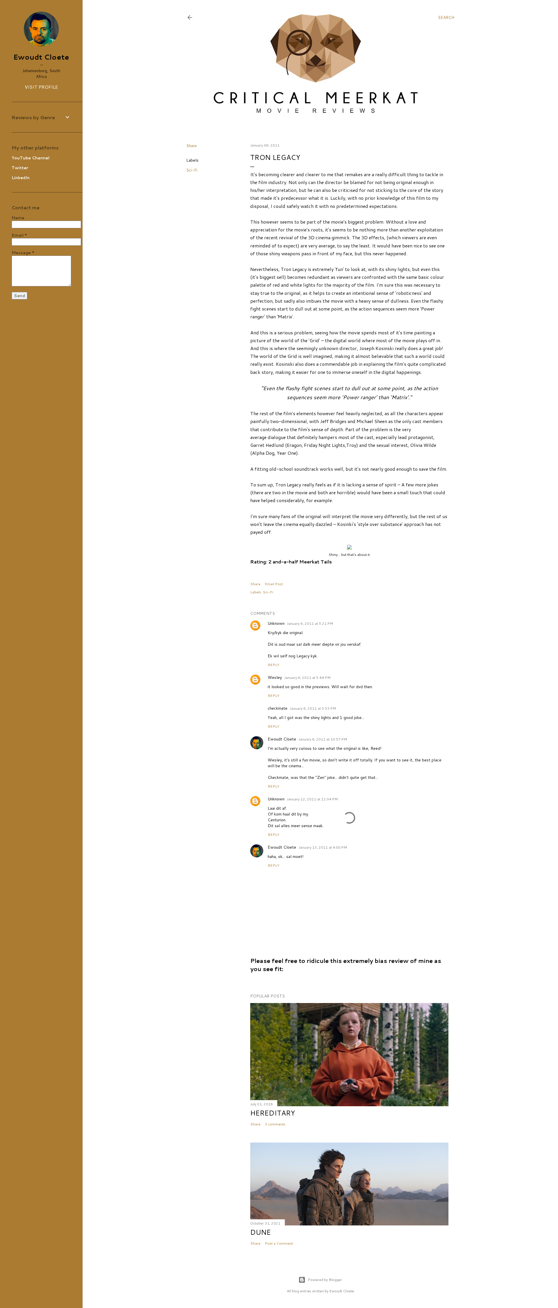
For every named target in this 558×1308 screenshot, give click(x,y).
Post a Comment (279, 1243)
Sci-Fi (191, 170)
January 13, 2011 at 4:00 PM (322, 847)
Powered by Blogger (325, 1279)
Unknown (276, 623)
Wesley (275, 677)
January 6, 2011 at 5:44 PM (307, 677)
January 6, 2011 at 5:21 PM (310, 623)
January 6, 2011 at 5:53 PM (313, 708)
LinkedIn (21, 178)
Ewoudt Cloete (282, 739)
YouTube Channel (30, 158)
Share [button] (191, 146)
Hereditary (272, 1113)
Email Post (274, 583)
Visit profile (41, 86)
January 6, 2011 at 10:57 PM (322, 739)
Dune (260, 1232)
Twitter (20, 168)
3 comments (275, 1124)
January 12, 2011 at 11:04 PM (312, 799)
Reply (273, 664)
